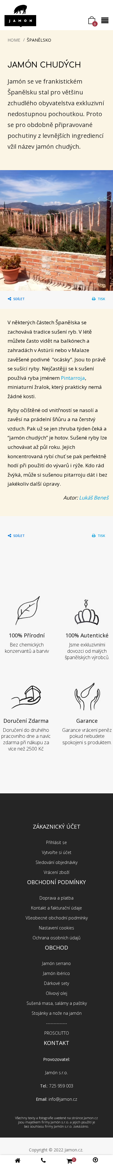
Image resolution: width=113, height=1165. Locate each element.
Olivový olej (56, 993)
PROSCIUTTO (56, 1033)
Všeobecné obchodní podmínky (57, 918)
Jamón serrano (56, 963)
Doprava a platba (56, 898)
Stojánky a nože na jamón (57, 1013)
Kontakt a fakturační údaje (56, 908)
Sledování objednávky (56, 862)
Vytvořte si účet (56, 852)
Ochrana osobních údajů (56, 938)
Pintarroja (73, 377)
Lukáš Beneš (93, 497)
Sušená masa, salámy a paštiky (57, 1003)
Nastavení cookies (56, 928)
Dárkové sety (56, 983)
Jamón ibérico (56, 973)
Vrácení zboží (56, 872)
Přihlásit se (56, 842)
